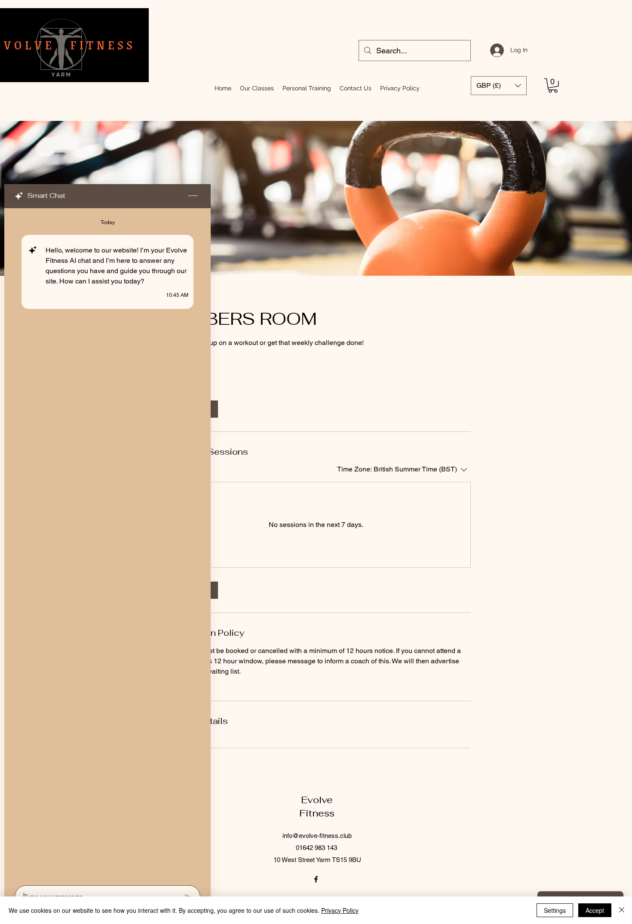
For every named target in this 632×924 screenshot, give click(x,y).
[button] (552, 85)
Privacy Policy (340, 910)
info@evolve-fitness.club (317, 835)
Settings (555, 910)
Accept (595, 910)
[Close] (622, 910)
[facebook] (316, 879)
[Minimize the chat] (193, 196)
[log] (107, 544)
